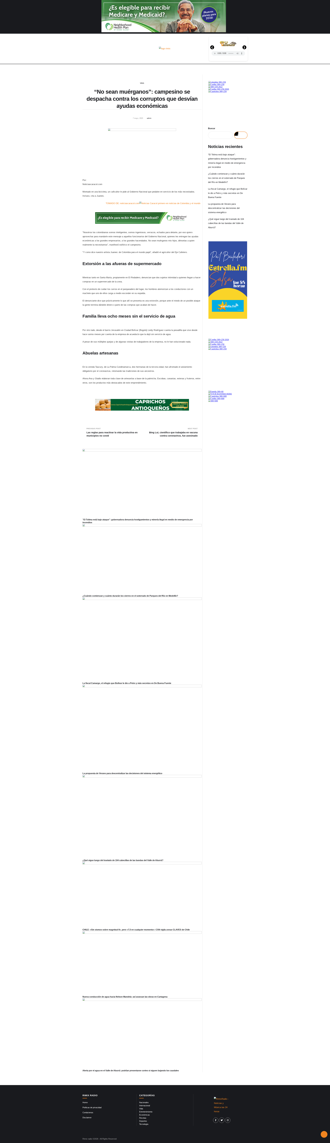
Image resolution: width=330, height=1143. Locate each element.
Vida (142, 83)
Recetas (142, 1118)
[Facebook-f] (215, 1120)
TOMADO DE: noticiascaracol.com (122, 203)
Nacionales (144, 1102)
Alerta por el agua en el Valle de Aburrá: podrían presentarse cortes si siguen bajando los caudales (130, 1070)
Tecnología (143, 1124)
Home (85, 1102)
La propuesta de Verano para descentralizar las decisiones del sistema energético (122, 773)
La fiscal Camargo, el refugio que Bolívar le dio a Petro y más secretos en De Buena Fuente (126, 683)
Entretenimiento (145, 1112)
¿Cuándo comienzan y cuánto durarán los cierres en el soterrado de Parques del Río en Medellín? (130, 596)
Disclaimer (87, 1117)
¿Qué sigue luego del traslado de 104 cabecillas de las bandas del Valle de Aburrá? (122, 860)
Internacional (144, 1105)
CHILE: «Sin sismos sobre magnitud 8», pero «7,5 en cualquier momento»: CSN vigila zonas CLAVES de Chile (136, 930)
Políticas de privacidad (91, 1107)
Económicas (144, 1115)
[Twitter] (221, 1120)
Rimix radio (87, 1139)
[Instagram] (227, 1120)
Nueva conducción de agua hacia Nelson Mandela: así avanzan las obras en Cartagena (124, 997)
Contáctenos (87, 1112)
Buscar (211, 128)
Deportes (143, 1121)
